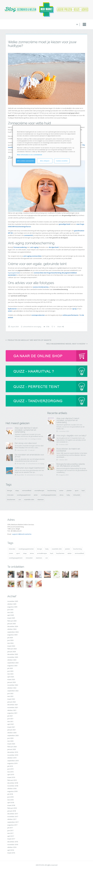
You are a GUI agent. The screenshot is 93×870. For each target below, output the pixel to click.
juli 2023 (10, 668)
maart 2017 (11, 839)
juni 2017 (10, 830)
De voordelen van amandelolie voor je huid (29, 456)
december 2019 (12, 752)
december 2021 (12, 705)
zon (19, 500)
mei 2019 (10, 772)
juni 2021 (10, 719)
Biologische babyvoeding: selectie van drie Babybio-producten (70, 465)
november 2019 (12, 755)
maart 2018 (11, 805)
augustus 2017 (12, 825)
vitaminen (40, 500)
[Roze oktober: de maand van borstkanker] (51, 451)
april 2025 (10, 615)
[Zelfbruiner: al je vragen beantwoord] (9, 470)
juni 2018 (10, 797)
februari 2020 (12, 747)
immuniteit (76, 495)
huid (83, 491)
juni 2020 (10, 738)
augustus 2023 (12, 666)
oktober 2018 (11, 788)
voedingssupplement (24, 495)
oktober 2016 (11, 847)
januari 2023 (11, 682)
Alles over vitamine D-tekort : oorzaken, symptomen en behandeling (26, 430)
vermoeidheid (26, 491)
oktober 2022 (11, 688)
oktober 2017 (11, 819)
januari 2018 (11, 811)
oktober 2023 (11, 660)
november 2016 (12, 844)
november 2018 (12, 786)
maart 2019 (11, 777)
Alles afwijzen (45, 161)
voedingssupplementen (48, 495)
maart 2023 (11, 679)
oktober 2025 (11, 604)
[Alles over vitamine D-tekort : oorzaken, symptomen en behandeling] (9, 430)
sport (76, 491)
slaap (17, 491)
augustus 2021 (12, 713)
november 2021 (12, 707)
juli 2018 (10, 794)
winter (36, 495)
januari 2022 (11, 702)
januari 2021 (11, 730)
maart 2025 (11, 618)
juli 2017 (10, 828)
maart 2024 (11, 646)
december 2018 (12, 783)
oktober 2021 (11, 710)
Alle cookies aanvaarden (25, 161)
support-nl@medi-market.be (21, 534)
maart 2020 (11, 744)
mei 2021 (10, 721)
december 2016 (12, 842)
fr (77, 24)
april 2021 (10, 724)
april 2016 (10, 850)
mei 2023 (10, 674)
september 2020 (12, 735)
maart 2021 (11, 727)
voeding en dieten (35, 439)
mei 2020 (10, 741)
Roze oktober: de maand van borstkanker (68, 450)
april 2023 (10, 677)
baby (68, 495)
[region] (46, 145)
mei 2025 (10, 612)
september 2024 (12, 632)
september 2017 (12, 822)
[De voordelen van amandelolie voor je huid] (9, 457)
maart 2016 (11, 853)
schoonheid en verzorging (32, 327)
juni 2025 (10, 610)
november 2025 (12, 601)
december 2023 (12, 654)
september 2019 (12, 761)
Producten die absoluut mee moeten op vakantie (29, 340)
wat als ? (32, 450)
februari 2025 (12, 621)
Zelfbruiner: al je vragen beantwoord (29, 468)
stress (61, 495)
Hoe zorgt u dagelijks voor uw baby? (71, 435)
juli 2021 (10, 716)
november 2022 (12, 685)
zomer (61, 491)
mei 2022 (10, 696)
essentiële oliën (29, 500)
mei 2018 (10, 800)
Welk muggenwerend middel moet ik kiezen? (66, 344)
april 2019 (10, 774)
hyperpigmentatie (14, 273)
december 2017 (12, 814)
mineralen (10, 495)
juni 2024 (10, 640)
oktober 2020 (11, 733)
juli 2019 (10, 766)
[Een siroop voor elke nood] (9, 446)
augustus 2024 (12, 635)
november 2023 (12, 657)
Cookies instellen (62, 161)
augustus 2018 (12, 791)
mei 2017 (10, 833)
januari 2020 (11, 749)
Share (59, 327)
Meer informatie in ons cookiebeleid (29, 154)
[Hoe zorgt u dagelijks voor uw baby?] (51, 438)
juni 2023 (10, 671)
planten (69, 491)
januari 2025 (11, 624)
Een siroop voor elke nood (26, 443)
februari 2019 (12, 780)
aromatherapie (39, 491)
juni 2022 (10, 693)
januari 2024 (11, 652)
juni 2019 (10, 769)
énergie (9, 491)
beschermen (11, 500)
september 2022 (12, 691)
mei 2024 (10, 643)
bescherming (52, 491)
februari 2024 (12, 649)
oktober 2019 (11, 758)
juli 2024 (10, 638)
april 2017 (10, 836)
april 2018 (10, 802)
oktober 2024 (11, 629)
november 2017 (12, 816)
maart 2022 (11, 699)
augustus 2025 (12, 607)
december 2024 (12, 626)
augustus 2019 (12, 763)
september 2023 (12, 663)
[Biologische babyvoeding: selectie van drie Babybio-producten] (51, 466)
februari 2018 (12, 808)
